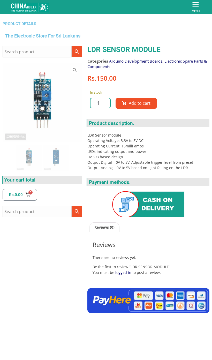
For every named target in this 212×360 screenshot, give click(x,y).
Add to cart (139, 103)
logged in (123, 272)
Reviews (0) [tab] (104, 227)
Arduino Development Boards (135, 61)
